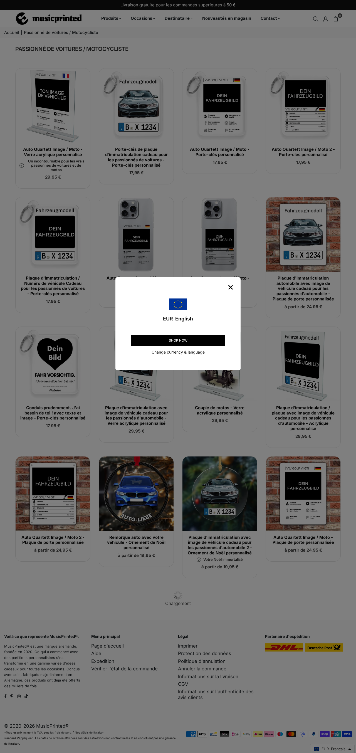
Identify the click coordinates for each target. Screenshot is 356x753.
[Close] (230, 287)
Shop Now (178, 340)
